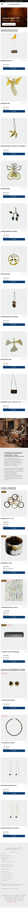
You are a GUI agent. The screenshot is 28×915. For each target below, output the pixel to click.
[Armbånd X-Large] (14, 548)
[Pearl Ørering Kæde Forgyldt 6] (14, 813)
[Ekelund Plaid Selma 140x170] (14, 592)
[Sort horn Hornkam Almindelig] (14, 637)
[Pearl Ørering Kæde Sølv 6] (14, 770)
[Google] (15, 852)
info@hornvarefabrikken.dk (7, 866)
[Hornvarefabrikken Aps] (14, 4)
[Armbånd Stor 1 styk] (14, 503)
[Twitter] (13, 852)
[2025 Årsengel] (14, 174)
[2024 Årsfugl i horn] (14, 46)
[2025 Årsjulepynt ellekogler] (14, 216)
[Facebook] (10, 852)
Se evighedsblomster (9, 24)
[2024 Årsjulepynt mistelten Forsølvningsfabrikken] (14, 131)
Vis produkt (14, 68)
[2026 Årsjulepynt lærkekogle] (14, 302)
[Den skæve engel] (14, 344)
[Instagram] (17, 852)
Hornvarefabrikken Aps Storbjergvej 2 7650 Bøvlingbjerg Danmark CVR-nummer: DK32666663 (7, 858)
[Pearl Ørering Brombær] (14, 685)
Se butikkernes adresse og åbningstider (10, 888)
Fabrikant (21, 1)
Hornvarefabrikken (14, 1)
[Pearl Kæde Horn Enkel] (14, 728)
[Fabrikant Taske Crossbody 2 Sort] (14, 387)
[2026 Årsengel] (14, 259)
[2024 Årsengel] (14, 88)
